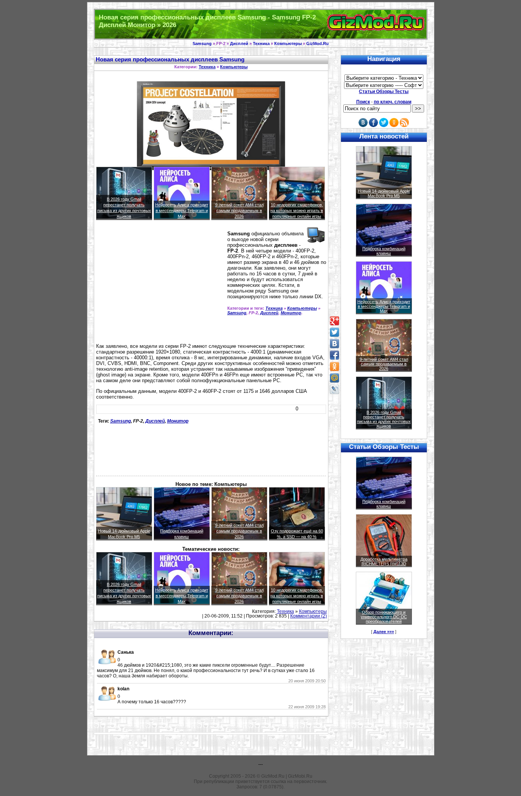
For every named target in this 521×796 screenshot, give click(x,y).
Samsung (202, 43)
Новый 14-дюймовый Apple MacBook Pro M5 (384, 193)
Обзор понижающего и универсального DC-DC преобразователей (384, 617)
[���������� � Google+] (334, 320)
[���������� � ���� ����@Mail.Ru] (334, 378)
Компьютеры (288, 43)
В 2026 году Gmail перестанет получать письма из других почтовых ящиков (384, 419)
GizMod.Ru (317, 43)
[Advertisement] (160, 285)
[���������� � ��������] (334, 343)
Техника (261, 43)
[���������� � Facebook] (334, 355)
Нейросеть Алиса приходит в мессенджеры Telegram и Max (181, 211)
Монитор (291, 312)
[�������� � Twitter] (334, 332)
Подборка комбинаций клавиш (383, 251)
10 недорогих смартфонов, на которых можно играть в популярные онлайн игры (296, 211)
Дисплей (239, 43)
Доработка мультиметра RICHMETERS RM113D (383, 561)
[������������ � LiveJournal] (334, 389)
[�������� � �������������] (334, 366)
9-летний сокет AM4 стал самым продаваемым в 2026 (239, 211)
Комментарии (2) (308, 616)
